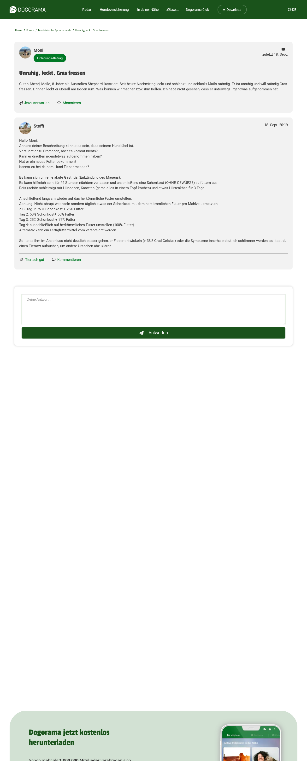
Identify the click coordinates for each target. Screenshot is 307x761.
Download (233, 10)
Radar (86, 10)
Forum (30, 30)
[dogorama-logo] (28, 9)
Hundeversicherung (114, 10)
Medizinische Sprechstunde (54, 30)
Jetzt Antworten (36, 103)
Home (18, 30)
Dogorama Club (197, 10)
